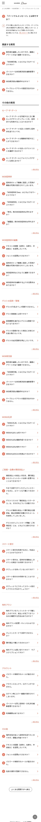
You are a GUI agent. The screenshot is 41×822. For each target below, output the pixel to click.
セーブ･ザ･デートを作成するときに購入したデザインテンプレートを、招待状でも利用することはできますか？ (20, 119)
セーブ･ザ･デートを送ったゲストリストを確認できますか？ (20, 149)
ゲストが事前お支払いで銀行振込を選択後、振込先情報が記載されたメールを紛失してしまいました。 (20, 513)
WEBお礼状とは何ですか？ (16, 432)
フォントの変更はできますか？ (18, 255)
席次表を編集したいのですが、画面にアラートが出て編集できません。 (20, 53)
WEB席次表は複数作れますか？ (18, 81)
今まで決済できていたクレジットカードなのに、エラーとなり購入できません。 (20, 491)
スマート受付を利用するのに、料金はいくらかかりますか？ (20, 551)
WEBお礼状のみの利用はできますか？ (20, 454)
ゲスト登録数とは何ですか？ (17, 314)
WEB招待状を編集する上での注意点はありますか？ (20, 283)
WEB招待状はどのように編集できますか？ (20, 274)
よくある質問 (6, 8)
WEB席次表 (15, 8)
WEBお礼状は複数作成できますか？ (19, 439)
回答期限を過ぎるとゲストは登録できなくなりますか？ (20, 322)
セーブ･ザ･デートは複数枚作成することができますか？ (20, 139)
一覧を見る (35, 169)
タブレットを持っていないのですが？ (20, 569)
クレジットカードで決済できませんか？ (19, 634)
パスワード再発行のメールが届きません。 (20, 675)
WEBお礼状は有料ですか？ (16, 446)
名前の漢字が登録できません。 (18, 771)
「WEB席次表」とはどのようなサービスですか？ (20, 63)
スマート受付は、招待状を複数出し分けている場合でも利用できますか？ (20, 561)
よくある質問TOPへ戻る (20, 789)
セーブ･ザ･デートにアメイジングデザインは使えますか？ (20, 159)
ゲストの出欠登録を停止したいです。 (20, 340)
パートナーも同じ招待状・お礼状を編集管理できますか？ (20, 705)
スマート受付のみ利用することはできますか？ (20, 578)
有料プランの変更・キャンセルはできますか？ (20, 624)
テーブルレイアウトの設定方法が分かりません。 (20, 89)
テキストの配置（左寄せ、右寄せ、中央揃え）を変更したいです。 (20, 247)
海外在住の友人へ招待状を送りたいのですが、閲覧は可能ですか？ (20, 736)
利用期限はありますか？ (15, 713)
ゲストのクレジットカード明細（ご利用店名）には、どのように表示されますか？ (20, 525)
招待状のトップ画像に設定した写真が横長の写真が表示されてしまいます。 (20, 183)
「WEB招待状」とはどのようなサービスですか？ (20, 203)
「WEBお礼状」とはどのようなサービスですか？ (20, 424)
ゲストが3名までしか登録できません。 (21, 306)
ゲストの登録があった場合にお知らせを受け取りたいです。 (20, 332)
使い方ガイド (23, 33)
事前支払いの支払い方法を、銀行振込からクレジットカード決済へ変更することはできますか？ (20, 478)
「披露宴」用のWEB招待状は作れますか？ (20, 223)
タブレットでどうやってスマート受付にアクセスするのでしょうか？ (20, 587)
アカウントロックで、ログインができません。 (20, 685)
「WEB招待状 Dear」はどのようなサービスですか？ (21, 193)
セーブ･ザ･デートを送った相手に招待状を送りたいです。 (20, 130)
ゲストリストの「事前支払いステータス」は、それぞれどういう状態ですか (20, 502)
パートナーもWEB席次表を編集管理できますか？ (20, 73)
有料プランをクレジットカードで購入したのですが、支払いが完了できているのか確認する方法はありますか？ (20, 613)
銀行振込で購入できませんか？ (18, 642)
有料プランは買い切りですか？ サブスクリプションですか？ (20, 651)
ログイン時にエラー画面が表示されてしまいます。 (20, 695)
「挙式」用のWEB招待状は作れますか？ (19, 213)
